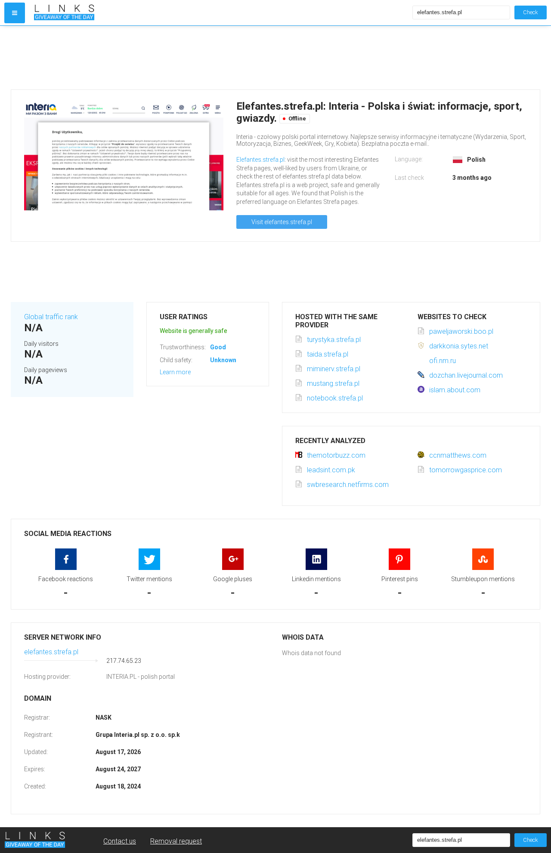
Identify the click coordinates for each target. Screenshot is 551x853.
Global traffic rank (51, 317)
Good (218, 347)
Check (530, 12)
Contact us (119, 841)
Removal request (176, 841)
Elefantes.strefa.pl (260, 159)
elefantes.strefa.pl (51, 652)
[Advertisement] (269, 57)
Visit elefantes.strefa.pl (281, 222)
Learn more (175, 372)
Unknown (223, 360)
